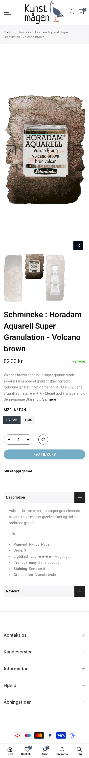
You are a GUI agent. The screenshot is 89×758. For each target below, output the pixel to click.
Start (7, 32)
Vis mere (49, 399)
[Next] (78, 150)
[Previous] (11, 150)
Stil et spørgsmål (18, 471)
